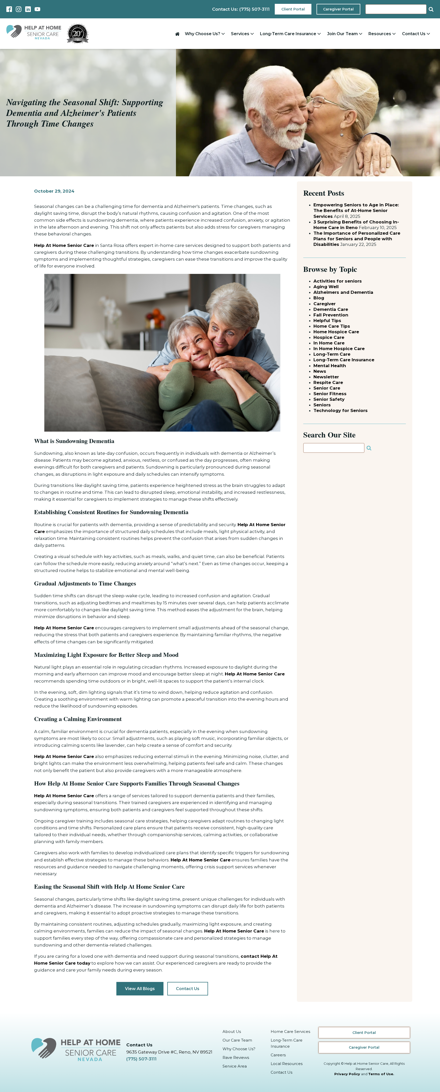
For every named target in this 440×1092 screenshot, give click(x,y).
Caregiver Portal (338, 9)
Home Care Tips (331, 326)
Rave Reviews (236, 1057)
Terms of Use (380, 1074)
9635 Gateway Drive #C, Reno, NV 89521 (169, 1052)
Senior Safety (329, 399)
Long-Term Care (331, 354)
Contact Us (413, 33)
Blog (318, 297)
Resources (379, 33)
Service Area (235, 1066)
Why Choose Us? (202, 33)
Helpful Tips (327, 320)
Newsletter (326, 376)
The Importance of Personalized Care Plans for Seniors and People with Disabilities (356, 239)
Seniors (322, 404)
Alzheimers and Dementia (343, 292)
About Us (232, 1031)
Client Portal (293, 9)
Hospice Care (328, 337)
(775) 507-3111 (141, 1058)
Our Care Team (237, 1040)
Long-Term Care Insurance (288, 33)
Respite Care (328, 382)
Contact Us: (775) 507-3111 (241, 9)
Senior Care (326, 388)
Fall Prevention (330, 314)
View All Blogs (140, 988)
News (319, 371)
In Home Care (329, 342)
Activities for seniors (337, 281)
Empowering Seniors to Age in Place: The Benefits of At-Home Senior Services (356, 210)
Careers (278, 1055)
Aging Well (326, 286)
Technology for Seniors (340, 410)
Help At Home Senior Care (64, 245)
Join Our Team (342, 33)
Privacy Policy (347, 1074)
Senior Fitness (330, 393)
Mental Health (329, 365)
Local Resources (286, 1063)
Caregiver (324, 303)
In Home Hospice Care (339, 348)
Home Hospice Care (336, 331)
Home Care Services (290, 1031)
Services (240, 33)
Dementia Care (330, 309)
